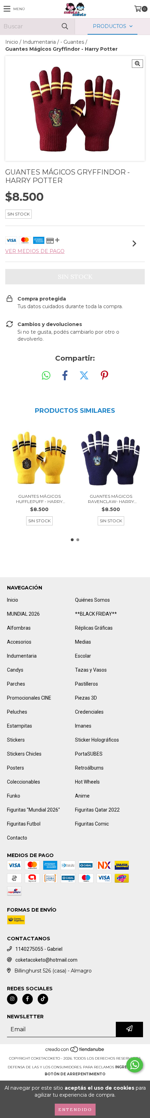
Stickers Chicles (24, 754)
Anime (82, 796)
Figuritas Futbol (23, 824)
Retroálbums (89, 768)
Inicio (11, 42)
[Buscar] (65, 26)
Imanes (83, 726)
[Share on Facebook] (65, 376)
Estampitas (19, 726)
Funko (13, 796)
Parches (16, 684)
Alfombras (19, 628)
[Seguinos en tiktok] (43, 999)
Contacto (17, 838)
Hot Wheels (87, 782)
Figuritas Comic (92, 824)
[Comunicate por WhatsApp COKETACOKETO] (134, 1065)
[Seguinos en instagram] (12, 999)
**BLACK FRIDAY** (96, 614)
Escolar (83, 656)
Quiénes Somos (92, 600)
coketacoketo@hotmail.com (46, 960)
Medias (83, 642)
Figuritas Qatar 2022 (97, 810)
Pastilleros (86, 684)
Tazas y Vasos (91, 670)
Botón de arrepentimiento (75, 1074)
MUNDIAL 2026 (23, 614)
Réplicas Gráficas (94, 628)
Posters (15, 768)
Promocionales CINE (29, 698)
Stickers (16, 740)
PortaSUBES (89, 754)
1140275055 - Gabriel (38, 949)
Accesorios (19, 642)
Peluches (17, 712)
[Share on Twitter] (84, 376)
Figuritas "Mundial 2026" (33, 810)
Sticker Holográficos (97, 740)
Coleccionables (23, 782)
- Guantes (72, 42)
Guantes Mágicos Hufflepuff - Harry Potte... (39, 499)
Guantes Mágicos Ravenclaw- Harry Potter (111, 499)
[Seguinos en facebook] (27, 999)
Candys (15, 670)
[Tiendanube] (75, 1051)
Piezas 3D (86, 698)
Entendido (75, 1109)
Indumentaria (39, 42)
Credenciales (89, 712)
